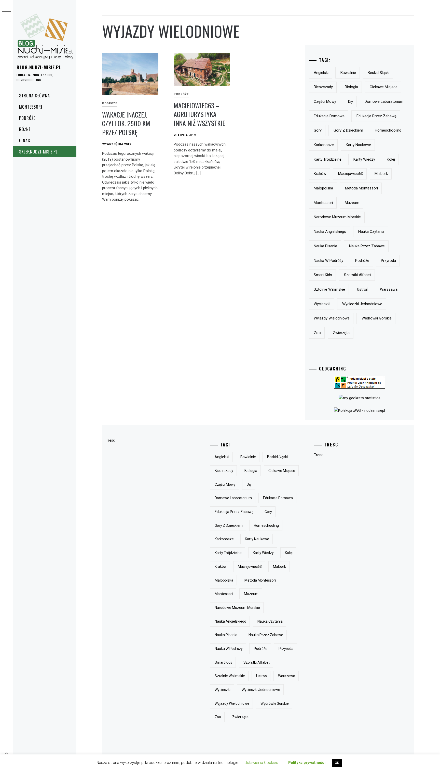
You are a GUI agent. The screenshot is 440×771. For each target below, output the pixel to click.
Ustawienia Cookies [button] (261, 762)
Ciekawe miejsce (383, 87)
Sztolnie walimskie (329, 289)
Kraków (320, 173)
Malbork (381, 173)
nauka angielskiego (330, 231)
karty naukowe (358, 145)
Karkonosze (324, 145)
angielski (321, 72)
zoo (317, 332)
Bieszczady (323, 87)
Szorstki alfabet (357, 275)
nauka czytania (371, 231)
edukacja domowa (329, 116)
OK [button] (337, 763)
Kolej (391, 159)
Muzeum (352, 202)
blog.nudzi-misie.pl (39, 67)
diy (350, 101)
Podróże (27, 118)
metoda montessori (361, 188)
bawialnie (348, 72)
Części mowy (325, 101)
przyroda (388, 260)
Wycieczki (322, 304)
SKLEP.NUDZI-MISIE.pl (38, 152)
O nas (24, 140)
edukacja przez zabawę (376, 116)
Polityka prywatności (306, 762)
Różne (25, 129)
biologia (351, 87)
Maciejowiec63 (350, 173)
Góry (318, 130)
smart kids (323, 275)
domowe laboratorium (384, 101)
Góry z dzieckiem (348, 130)
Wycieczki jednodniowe (362, 304)
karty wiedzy (364, 159)
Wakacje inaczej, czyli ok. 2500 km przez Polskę (126, 123)
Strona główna (34, 96)
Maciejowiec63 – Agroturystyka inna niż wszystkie (199, 114)
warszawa (388, 289)
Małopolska (323, 188)
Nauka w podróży (328, 260)
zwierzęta (341, 332)
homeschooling (388, 130)
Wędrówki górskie (377, 318)
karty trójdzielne (327, 159)
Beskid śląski (378, 72)
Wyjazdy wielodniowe (332, 318)
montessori (323, 202)
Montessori (30, 107)
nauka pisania (325, 246)
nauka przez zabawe (367, 246)
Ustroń (362, 289)
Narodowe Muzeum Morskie (337, 217)
